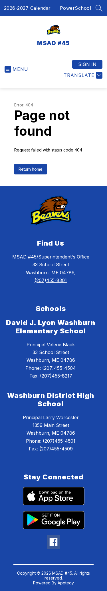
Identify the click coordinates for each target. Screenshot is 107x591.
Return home (31, 169)
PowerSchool (75, 8)
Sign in (87, 64)
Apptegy (66, 582)
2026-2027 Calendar (27, 8)
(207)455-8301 (51, 280)
